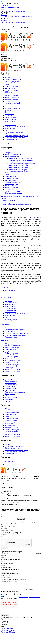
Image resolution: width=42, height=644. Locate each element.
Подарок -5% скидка (8, 200)
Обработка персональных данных (16, 136)
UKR (6, 13)
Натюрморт (9, 101)
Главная (3, 204)
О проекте (8, 115)
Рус (6, 31)
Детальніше (5, 5)
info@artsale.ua (10, 290)
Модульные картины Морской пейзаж (22, 164)
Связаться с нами (11, 117)
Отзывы (7, 401)
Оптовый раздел (26, 16)
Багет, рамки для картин (13, 193)
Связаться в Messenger (8, 632)
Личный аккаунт (11, 310)
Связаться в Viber (7, 628)
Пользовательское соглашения (15, 137)
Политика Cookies (11, 139)
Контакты (4, 196)
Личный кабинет (20, 11)
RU (2, 13)
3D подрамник (10, 128)
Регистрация (9, 11)
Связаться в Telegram (8, 630)
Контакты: (4, 287)
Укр (2, 31)
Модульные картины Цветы (18, 167)
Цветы (7, 85)
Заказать (4, 548)
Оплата (10, 196)
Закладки (8, 110)
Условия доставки (11, 121)
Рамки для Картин (11, 90)
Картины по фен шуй (12, 103)
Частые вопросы (15, 16)
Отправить (5, 615)
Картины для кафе (11, 99)
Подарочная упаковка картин (15, 126)
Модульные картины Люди (18, 171)
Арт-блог (29, 196)
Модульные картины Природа (19, 165)
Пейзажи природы (11, 86)
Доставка (17, 196)
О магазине (5, 16)
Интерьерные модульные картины (21, 160)
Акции (22, 196)
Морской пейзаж (11, 88)
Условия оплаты (10, 119)
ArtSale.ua (32, 218)
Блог (6, 130)
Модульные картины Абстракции (20, 158)
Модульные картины (12, 81)
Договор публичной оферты (15, 132)
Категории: (5, 340)
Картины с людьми (11, 96)
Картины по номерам (12, 371)
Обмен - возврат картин (13, 134)
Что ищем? (24, 28)
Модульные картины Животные (20, 169)
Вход (2, 11)
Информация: (5, 324)
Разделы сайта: (6, 297)
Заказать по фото (11, 319)
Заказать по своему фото (13, 108)
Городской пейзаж (11, 83)
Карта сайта (9, 321)
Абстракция (9, 77)
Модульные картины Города (19, 162)
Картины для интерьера (13, 79)
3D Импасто (9, 92)
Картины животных (12, 97)
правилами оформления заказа (29, 597)
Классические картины (13, 94)
